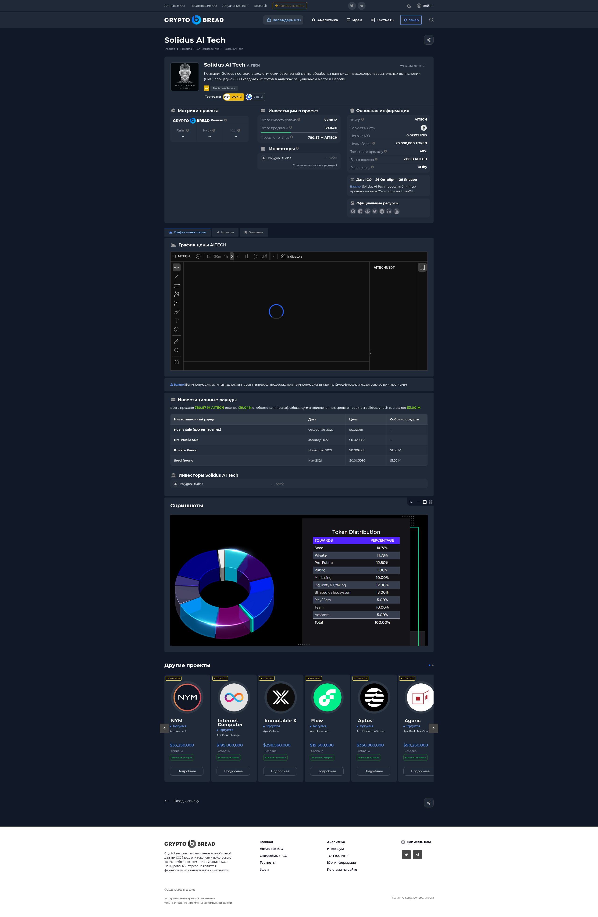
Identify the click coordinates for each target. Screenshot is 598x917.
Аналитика (336, 842)
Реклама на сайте (342, 869)
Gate (256, 96)
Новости (227, 232)
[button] (429, 665)
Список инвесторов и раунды (314, 165)
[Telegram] (361, 6)
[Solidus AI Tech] (299, 580)
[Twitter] (352, 6)
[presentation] (164, 733)
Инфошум (335, 849)
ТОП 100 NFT (337, 856)
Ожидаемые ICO (273, 856)
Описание (255, 232)
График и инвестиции (190, 232)
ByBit (235, 96)
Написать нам (419, 842)
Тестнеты (267, 862)
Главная (266, 842)
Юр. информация (341, 862)
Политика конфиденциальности (413, 897)
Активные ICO (271, 849)
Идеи (264, 869)
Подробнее (187, 771)
